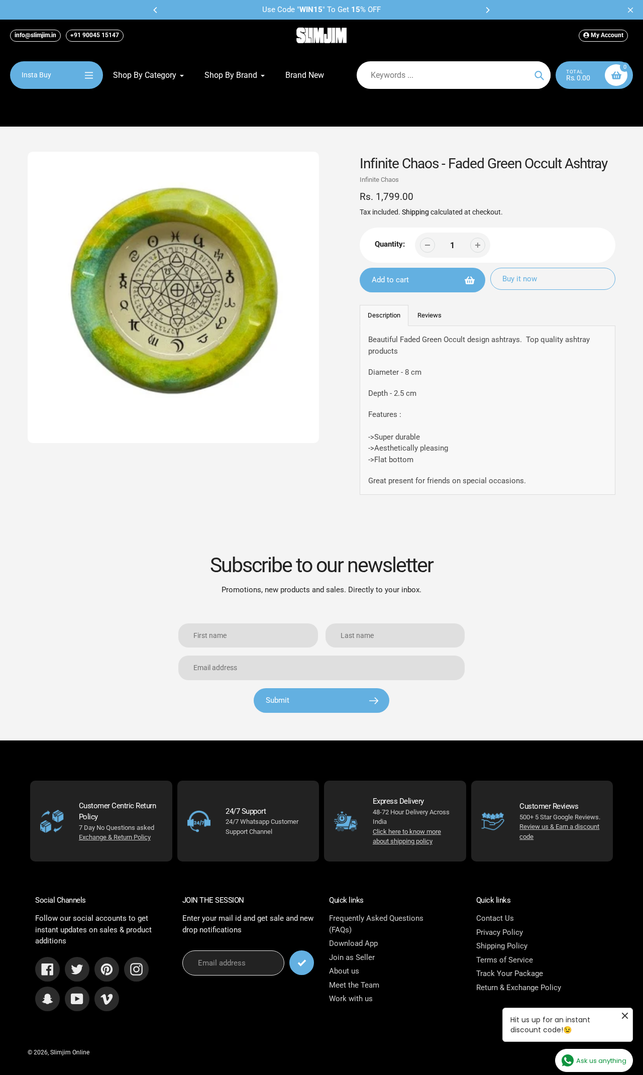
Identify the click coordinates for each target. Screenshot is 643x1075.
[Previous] (156, 10)
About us (344, 971)
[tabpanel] (488, 410)
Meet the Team (354, 985)
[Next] (487, 10)
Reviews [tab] (429, 315)
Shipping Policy (501, 945)
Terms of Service (504, 959)
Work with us (351, 998)
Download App (353, 943)
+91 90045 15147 (94, 35)
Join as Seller (352, 957)
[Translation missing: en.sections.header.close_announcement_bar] (630, 10)
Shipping (415, 212)
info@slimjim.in (35, 35)
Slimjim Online (69, 1052)
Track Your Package (509, 973)
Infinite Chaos (379, 179)
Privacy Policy (499, 932)
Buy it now (519, 278)
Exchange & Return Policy (115, 837)
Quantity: (390, 244)
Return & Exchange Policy (518, 987)
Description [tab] (384, 315)
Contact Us (495, 918)
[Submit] (301, 962)
